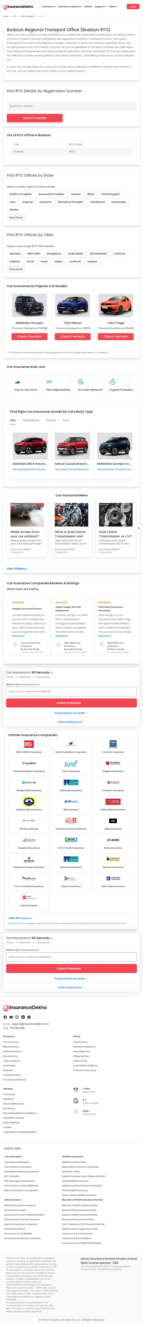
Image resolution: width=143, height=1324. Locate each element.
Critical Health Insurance (75, 1180)
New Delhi (33, 253)
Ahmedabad (98, 253)
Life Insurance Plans (14, 1228)
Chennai (119, 253)
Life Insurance (10, 1056)
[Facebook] (5, 1017)
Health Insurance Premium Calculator (82, 1185)
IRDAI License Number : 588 (99, 1263)
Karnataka (118, 202)
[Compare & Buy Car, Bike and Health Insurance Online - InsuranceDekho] (18, 7)
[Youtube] (11, 1017)
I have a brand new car (70, 721)
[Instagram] (17, 1017)
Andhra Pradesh (21, 194)
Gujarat (27, 202)
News (112, 6)
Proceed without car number (69, 712)
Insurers (24, 918)
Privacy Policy (80, 1042)
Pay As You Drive (26, 390)
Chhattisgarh (110, 194)
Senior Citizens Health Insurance (79, 1195)
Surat (30, 261)
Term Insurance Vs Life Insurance (21, 1219)
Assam (76, 194)
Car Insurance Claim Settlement (21, 1185)
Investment (9, 1065)
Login (133, 6)
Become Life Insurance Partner (78, 1219)
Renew (88, 6)
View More (15, 217)
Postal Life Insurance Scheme (19, 1205)
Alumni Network (11, 1122)
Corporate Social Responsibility (19, 1131)
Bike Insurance (11, 1046)
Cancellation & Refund (85, 1065)
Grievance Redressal (84, 1046)
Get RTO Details (34, 118)
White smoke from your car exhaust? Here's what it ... (25, 534)
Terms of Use (80, 1060)
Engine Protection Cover (126, 390)
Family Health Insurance (75, 1190)
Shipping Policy (81, 1056)
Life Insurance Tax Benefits (18, 1233)
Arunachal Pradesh (51, 194)
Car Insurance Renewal (16, 1162)
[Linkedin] (23, 1017)
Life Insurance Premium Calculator (22, 1238)
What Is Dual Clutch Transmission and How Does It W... (70, 534)
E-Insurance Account (84, 1070)
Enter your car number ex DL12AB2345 (30, 691)
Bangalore (54, 253)
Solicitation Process (13, 1117)
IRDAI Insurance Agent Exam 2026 (80, 1228)
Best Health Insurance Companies (80, 1166)
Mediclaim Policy (71, 1171)
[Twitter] (29, 1017)
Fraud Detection (81, 1051)
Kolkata (15, 261)
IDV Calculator (12, 1176)
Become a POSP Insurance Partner (80, 1205)
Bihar (90, 194)
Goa (13, 202)
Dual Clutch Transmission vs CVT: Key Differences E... (115, 534)
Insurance (47, 6)
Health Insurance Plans (74, 1162)
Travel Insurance (12, 1074)
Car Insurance (10, 1042)
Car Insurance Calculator (18, 1166)
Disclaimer (8, 1108)
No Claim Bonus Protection (96, 390)
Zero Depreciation (58, 390)
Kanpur (92, 261)
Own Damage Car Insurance (19, 1180)
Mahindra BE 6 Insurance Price (36, 463)
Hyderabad (75, 253)
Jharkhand (97, 202)
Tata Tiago (115, 323)
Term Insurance (11, 1060)
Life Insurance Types (15, 1210)
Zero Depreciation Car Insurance (21, 1171)
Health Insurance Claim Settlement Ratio (83, 1176)
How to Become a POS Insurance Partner (83, 1224)
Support (99, 6)
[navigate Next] (138, 528)
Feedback (8, 1099)
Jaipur (58, 261)
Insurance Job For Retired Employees (81, 1243)
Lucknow (75, 261)
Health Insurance (12, 1051)
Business (8, 1070)
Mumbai (15, 253)
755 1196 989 (17, 1028)
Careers (7, 1127)
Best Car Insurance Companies (21, 1190)
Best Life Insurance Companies (20, 1224)
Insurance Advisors (69, 6)
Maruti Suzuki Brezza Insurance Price (83, 463)
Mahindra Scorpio (29, 323)
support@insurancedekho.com (30, 1024)
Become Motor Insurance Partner (79, 1210)
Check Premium (29, 336)
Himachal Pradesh (70, 202)
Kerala (14, 209)
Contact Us (9, 1094)
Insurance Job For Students (76, 1238)
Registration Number (21, 106)
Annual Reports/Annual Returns (20, 1113)
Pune (44, 261)
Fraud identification (13, 1103)
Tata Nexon (73, 323)
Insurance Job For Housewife (77, 1233)
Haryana (45, 202)
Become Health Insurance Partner (79, 1214)
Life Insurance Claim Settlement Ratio (24, 1214)
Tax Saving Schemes (14, 1079)
